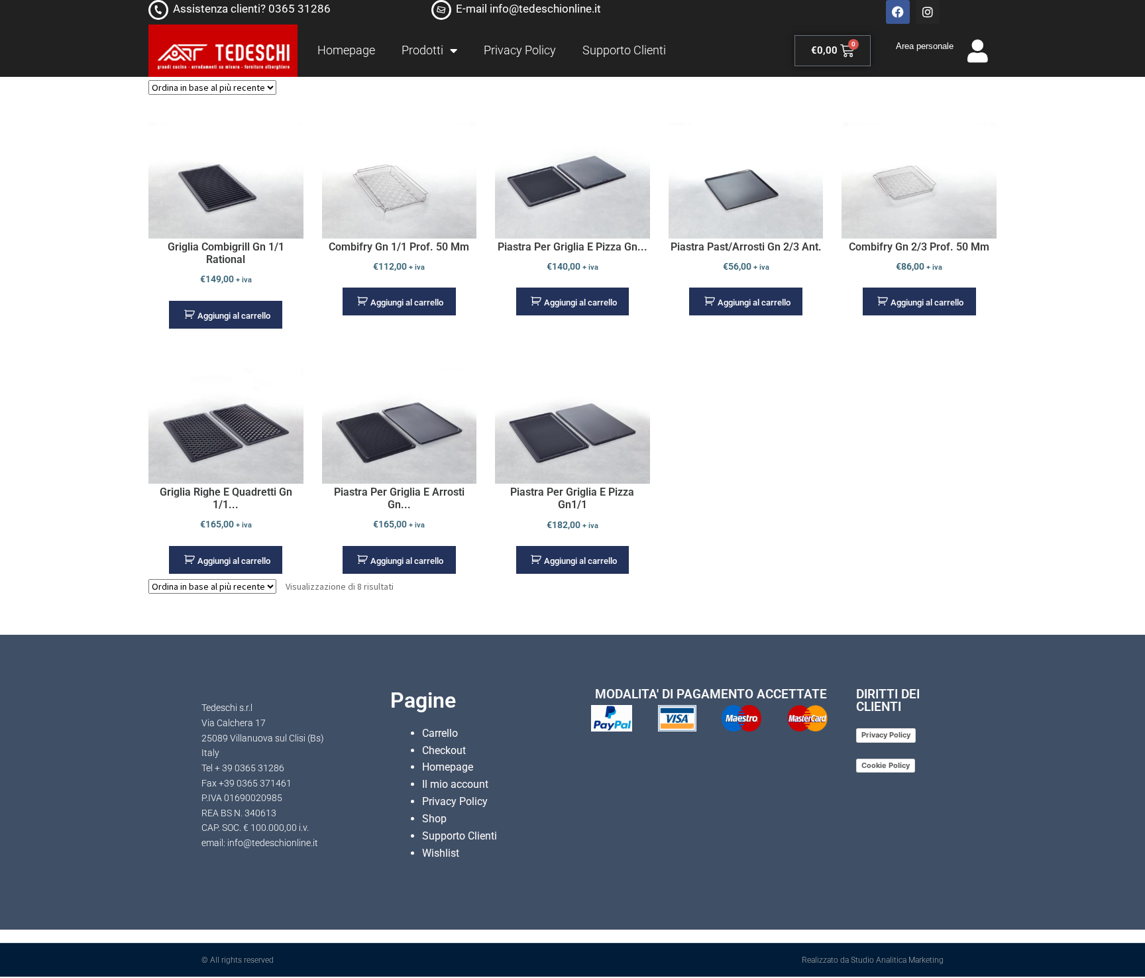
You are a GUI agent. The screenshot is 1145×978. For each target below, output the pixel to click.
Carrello (440, 733)
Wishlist (440, 853)
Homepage (346, 50)
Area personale (925, 46)
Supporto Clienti (624, 50)
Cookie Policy (885, 765)
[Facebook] (898, 12)
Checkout (444, 750)
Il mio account (455, 784)
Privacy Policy (520, 50)
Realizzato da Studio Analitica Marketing (873, 960)
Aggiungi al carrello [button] (233, 316)
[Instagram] (928, 12)
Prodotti (422, 50)
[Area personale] (977, 50)
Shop (434, 818)
